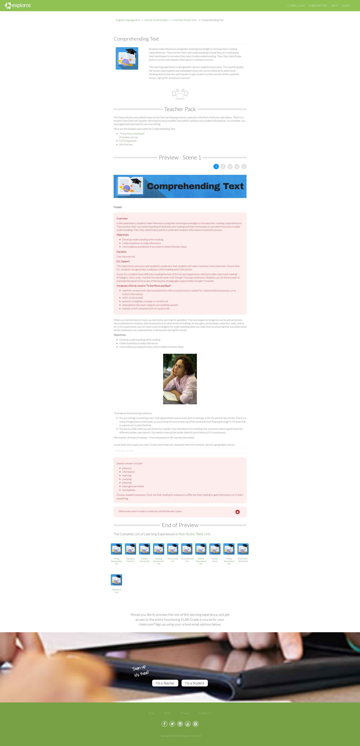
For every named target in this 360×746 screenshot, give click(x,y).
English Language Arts (128, 19)
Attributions (126, 144)
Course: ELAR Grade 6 (156, 19)
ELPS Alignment (128, 140)
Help (334, 5)
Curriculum (296, 5)
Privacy (185, 713)
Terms (167, 713)
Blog (151, 713)
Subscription (318, 5)
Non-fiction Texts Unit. (195, 534)
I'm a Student (194, 683)
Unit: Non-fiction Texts (185, 19)
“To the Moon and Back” (132, 133)
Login (345, 5)
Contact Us (205, 713)
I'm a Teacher (165, 683)
